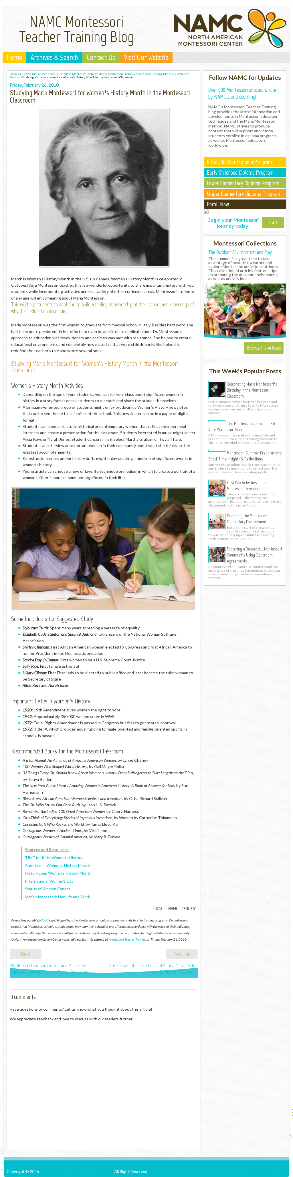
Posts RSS (246, 1171)
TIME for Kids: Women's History (53, 857)
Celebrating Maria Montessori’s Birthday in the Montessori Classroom (252, 390)
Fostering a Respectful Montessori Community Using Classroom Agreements (254, 555)
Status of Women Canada (48, 888)
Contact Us (101, 57)
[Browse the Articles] (245, 337)
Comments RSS (272, 1171)
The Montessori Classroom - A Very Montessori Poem (241, 426)
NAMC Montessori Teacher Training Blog (76, 29)
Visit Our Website (146, 57)
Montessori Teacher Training (127, 939)
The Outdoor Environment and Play (240, 252)
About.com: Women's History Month (57, 865)
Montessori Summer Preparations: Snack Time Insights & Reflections (245, 456)
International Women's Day (49, 881)
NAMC (43, 920)
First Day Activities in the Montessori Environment (247, 485)
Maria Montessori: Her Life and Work (57, 896)
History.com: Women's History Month (58, 873)
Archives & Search (54, 57)
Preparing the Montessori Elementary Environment (247, 518)
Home (14, 57)
